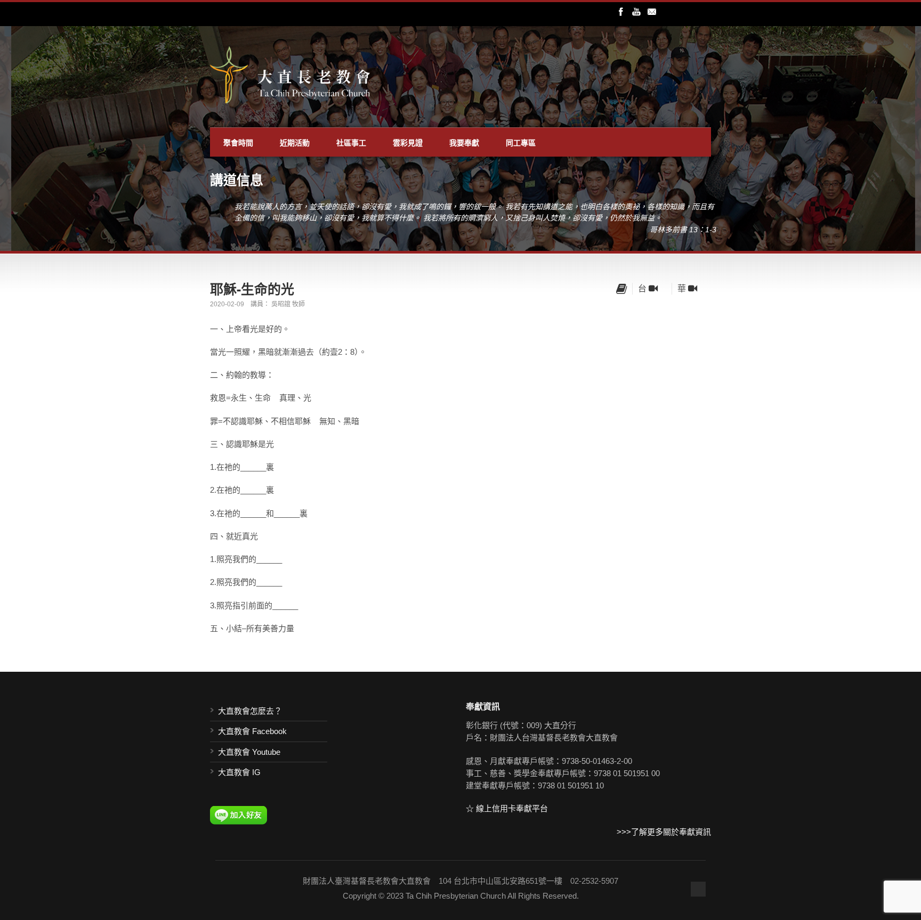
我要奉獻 (464, 142)
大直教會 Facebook (252, 731)
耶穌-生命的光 (252, 288)
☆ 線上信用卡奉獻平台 (507, 808)
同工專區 (521, 142)
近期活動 (295, 142)
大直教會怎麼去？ (250, 710)
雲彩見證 (408, 142)
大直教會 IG (239, 772)
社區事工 (351, 142)
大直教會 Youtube (249, 751)
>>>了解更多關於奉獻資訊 (664, 831)
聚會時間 (238, 142)
